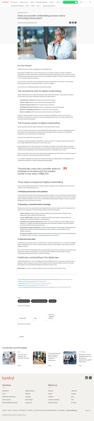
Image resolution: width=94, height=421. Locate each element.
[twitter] (90, 377)
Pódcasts (33, 5)
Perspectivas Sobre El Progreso (17, 5)
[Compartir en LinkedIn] (73, 22)
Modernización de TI (23, 12)
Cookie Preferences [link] (72, 410)
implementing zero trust (48, 235)
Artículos (27, 5)
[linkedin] (86, 377)
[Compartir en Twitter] (70, 22)
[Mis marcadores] (86, 2)
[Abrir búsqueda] (90, 2)
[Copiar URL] (75, 22)
